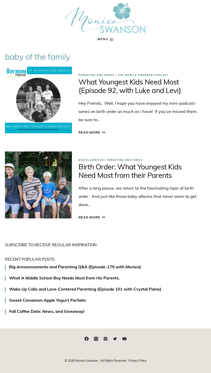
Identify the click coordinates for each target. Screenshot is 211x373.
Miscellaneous (91, 160)
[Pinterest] (105, 339)
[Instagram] (96, 339)
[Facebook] (86, 339)
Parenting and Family (96, 75)
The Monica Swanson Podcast (143, 75)
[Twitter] (115, 339)
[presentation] (38, 100)
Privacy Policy (138, 360)
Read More (92, 132)
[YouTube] (124, 339)
